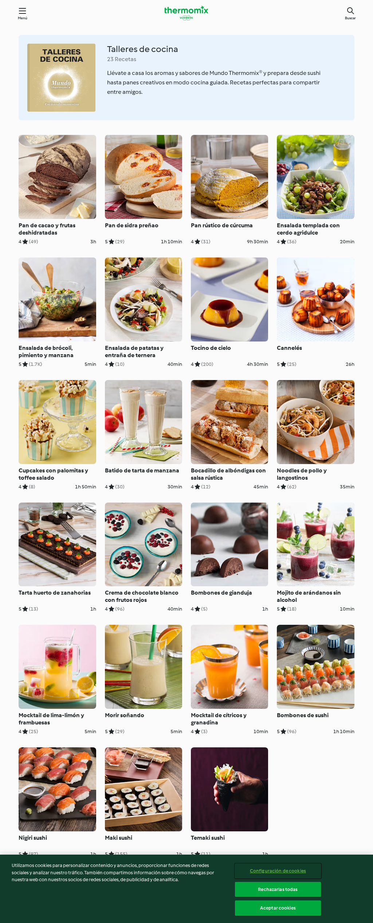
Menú (23, 18)
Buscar (350, 18)
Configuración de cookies (278, 871)
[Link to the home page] (186, 13)
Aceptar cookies (278, 908)
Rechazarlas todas (278, 889)
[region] (186, 889)
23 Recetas (121, 59)
